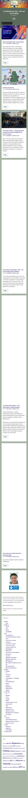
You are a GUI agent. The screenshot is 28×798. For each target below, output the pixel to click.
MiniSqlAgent (9, 649)
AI (6, 693)
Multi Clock (8, 650)
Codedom (8, 642)
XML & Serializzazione (11, 668)
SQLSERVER (8, 631)
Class (14, 746)
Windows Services (10, 711)
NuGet (7, 700)
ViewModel (5, 767)
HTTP (7, 697)
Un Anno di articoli (8, 87)
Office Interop (9, 688)
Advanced (8, 726)
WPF (21, 767)
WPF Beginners (9, 661)
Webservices (9, 707)
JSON (7, 756)
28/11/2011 (9, 408)
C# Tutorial (9, 746)
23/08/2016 (9, 135)
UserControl (13, 764)
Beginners (8, 728)
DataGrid (17, 751)
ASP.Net (7, 695)
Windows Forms (9, 709)
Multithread (8, 686)
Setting (7, 690)
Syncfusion (8, 654)
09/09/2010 (9, 556)
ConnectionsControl (17, 748)
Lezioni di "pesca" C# (11, 647)
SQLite (7, 630)
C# (6, 673)
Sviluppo (6, 669)
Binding (22, 743)
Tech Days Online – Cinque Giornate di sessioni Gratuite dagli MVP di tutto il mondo (13, 132)
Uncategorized (7, 731)
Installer (8, 698)
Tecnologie (7, 692)
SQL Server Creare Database (12, 652)
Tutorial (6, 724)
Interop (7, 685)
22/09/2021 (9, 43)
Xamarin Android (10, 723)
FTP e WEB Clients (10, 681)
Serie (5, 633)
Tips (5, 716)
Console (8, 676)
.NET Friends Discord (8, 605)
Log (16, 756)
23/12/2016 (9, 89)
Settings (5, 760)
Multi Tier (11, 758)
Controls (23, 748)
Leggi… (6, 63)
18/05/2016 (9, 273)
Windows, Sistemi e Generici (12, 721)
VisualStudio (10, 767)
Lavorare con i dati (10, 645)
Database (6, 624)
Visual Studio (9, 704)
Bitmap (4, 746)
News (7, 623)
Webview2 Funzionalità (11, 657)
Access (7, 626)
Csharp (6, 751)
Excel (7, 680)
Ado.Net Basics (9, 635)
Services (21, 758)
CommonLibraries (8, 748)
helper (4, 754)
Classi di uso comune (11, 640)
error (21, 751)
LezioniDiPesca (12, 756)
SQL (7, 628)
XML (24, 767)
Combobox (18, 746)
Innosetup (8, 754)
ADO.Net (8, 671)
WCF (7, 705)
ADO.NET (9, 743)
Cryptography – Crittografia (12, 678)
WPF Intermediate (10, 666)
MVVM (14, 758)
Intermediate (9, 729)
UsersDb (8, 655)
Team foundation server (11, 702)
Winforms (16, 767)
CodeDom (8, 674)
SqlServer (19, 760)
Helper (7, 683)
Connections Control (11, 643)
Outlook (8, 717)
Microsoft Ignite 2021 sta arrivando (13, 42)
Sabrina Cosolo (16, 43)
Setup (8, 760)
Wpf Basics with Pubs (11, 659)
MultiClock (6, 758)
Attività (6, 621)
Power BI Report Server (11, 719)
